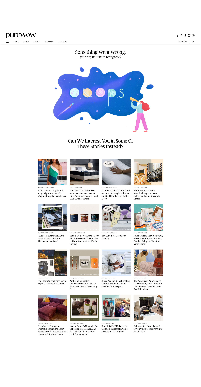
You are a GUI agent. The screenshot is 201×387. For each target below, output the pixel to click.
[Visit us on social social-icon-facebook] (185, 35)
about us (63, 42)
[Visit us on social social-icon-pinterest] (181, 35)
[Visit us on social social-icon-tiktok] (178, 35)
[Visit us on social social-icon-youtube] (193, 35)
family (37, 42)
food (26, 42)
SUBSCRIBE (182, 42)
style (16, 42)
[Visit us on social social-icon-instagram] (189, 35)
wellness (49, 42)
